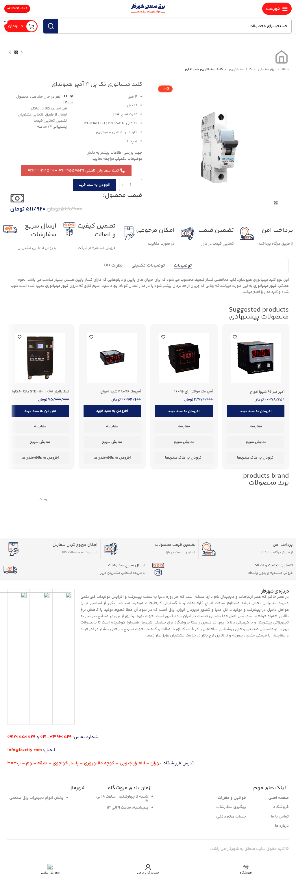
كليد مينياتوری (240, 69)
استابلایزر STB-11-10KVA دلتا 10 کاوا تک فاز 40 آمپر (40, 394)
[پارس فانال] (183, 499)
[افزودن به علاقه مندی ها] (235, 337)
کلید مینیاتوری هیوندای (204, 69)
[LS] (113, 499)
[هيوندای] (254, 499)
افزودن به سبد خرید (94, 185)
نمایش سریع (256, 442)
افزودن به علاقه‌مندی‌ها (256, 458)
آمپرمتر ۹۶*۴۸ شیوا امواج (120, 391)
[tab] (183, 265)
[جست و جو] (50, 26)
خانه (285, 69)
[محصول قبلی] (22, 52)
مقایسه (256, 426)
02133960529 (17, 8)
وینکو (42, 499)
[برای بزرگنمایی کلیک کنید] (276, 203)
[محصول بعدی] (10, 52)
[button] (256, 411)
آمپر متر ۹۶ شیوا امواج (267, 392)
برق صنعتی (266, 69)
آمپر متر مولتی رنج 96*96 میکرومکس (193, 394)
